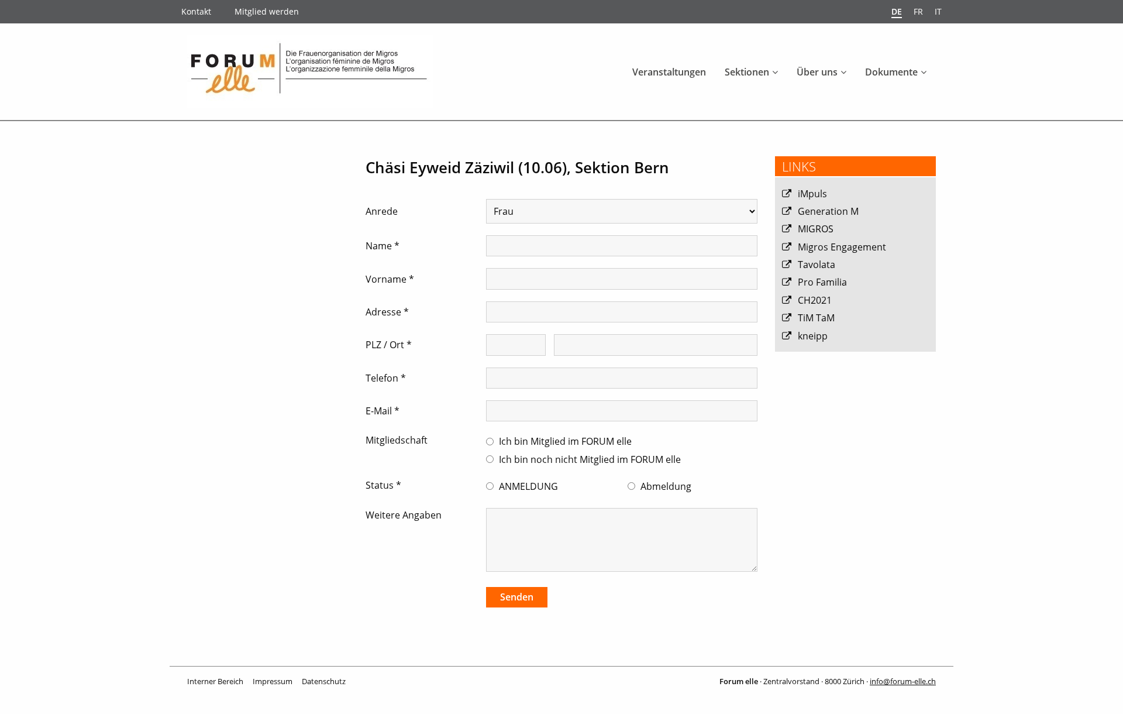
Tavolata (816, 264)
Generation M (828, 211)
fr (918, 11)
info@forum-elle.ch (903, 681)
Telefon (386, 378)
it (938, 11)
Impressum (272, 681)
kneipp (813, 335)
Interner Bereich (215, 681)
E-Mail (382, 410)
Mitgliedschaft (397, 440)
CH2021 (815, 300)
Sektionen (747, 72)
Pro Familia (822, 282)
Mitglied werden (267, 11)
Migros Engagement (842, 247)
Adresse (387, 311)
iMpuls (812, 193)
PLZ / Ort (389, 344)
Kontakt (196, 11)
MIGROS (815, 228)
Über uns (817, 72)
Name (382, 245)
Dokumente (891, 72)
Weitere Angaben (404, 515)
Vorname (390, 279)
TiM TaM (816, 317)
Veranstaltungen (669, 72)
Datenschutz (324, 681)
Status (383, 485)
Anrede (382, 211)
